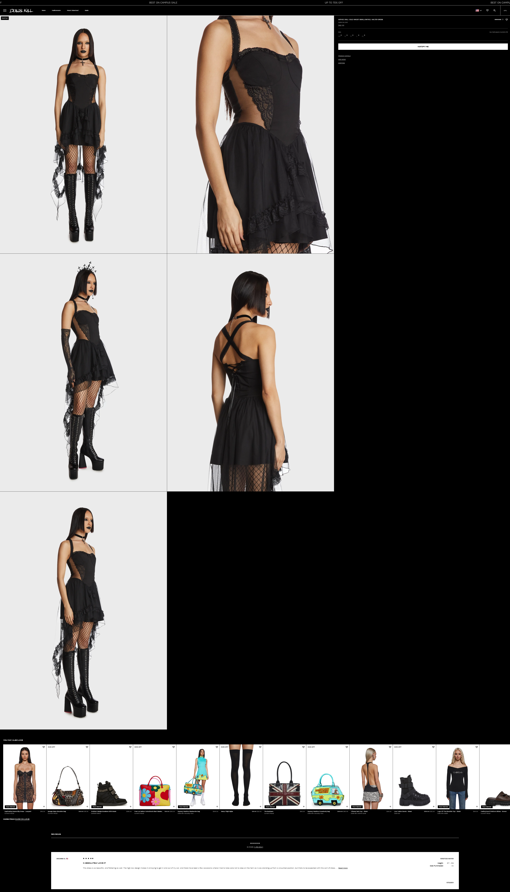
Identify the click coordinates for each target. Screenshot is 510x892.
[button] (162, 2)
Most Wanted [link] (72, 10)
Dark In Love (343, 22)
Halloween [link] (56, 10)
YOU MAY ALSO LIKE (13, 740)
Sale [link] (86, 10)
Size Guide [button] (342, 59)
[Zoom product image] (83, 134)
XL (363, 36)
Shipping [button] (341, 63)
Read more (343, 868)
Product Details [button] (344, 56)
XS (339, 36)
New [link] (44, 10)
